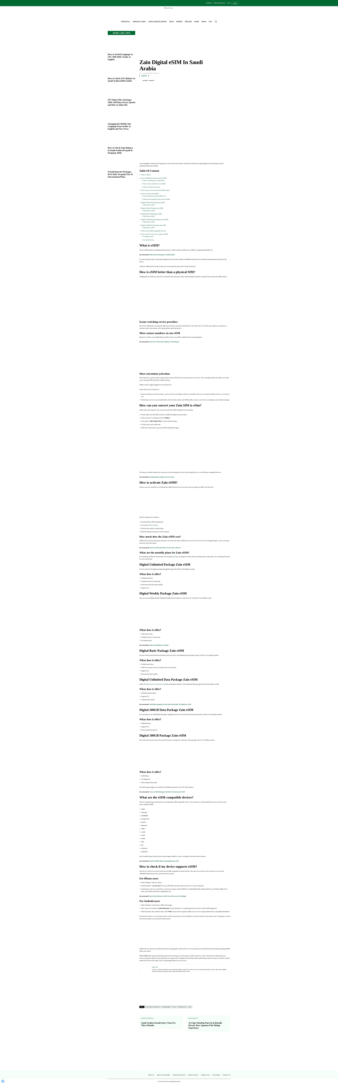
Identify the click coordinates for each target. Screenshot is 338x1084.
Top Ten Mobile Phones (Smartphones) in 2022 (164, 861)
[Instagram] (113, 3)
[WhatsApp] (224, 80)
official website (153, 525)
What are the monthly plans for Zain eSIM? (156, 199)
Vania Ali (151, 80)
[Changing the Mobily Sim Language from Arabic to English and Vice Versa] (121, 116)
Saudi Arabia (166, 1007)
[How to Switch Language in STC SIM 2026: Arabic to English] (121, 46)
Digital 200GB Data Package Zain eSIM (153, 225)
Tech (140, 73)
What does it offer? (149, 205)
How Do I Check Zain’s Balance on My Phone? (164, 342)
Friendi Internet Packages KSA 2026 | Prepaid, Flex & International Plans (120, 174)
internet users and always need (155, 684)
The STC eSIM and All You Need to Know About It (165, 548)
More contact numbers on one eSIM (154, 184)
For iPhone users (148, 236)
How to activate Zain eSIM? (150, 193)
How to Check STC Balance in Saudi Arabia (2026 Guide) (121, 79)
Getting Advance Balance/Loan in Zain (162, 477)
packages (175, 556)
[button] (216, 21)
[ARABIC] (235, 3)
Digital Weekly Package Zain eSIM (152, 208)
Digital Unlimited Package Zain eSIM (153, 202)
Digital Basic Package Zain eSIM (151, 214)
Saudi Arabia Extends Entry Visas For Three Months (158, 1024)
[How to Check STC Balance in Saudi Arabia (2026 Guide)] (121, 70)
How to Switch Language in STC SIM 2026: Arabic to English (120, 57)
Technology (182, 1007)
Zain (189, 1007)
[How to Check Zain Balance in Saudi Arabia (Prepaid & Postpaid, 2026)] (121, 140)
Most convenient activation (152, 187)
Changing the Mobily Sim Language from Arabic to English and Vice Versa (119, 126)
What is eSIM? (145, 175)
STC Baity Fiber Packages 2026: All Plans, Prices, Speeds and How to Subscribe (121, 102)
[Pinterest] (121, 3)
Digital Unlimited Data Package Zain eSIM (154, 219)
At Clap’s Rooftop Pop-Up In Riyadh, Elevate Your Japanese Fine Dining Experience (205, 1025)
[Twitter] (117, 3)
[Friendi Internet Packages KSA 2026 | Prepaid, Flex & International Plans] (121, 164)
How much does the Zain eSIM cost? (154, 196)
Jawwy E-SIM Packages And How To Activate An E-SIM (167, 792)
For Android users (148, 240)
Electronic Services (152, 1007)
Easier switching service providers (154, 180)
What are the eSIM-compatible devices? (153, 231)
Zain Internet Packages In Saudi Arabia (162, 255)
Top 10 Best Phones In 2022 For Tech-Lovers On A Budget (168, 896)
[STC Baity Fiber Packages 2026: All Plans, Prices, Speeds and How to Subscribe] (121, 92)
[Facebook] (109, 3)
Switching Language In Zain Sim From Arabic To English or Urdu (170, 704)
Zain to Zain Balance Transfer (159, 645)
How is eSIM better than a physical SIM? (154, 178)
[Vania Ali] (141, 80)
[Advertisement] (184, 43)
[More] (228, 80)
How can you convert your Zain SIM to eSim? (155, 190)
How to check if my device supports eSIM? (154, 234)
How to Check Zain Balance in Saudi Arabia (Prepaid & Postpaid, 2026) (120, 150)
